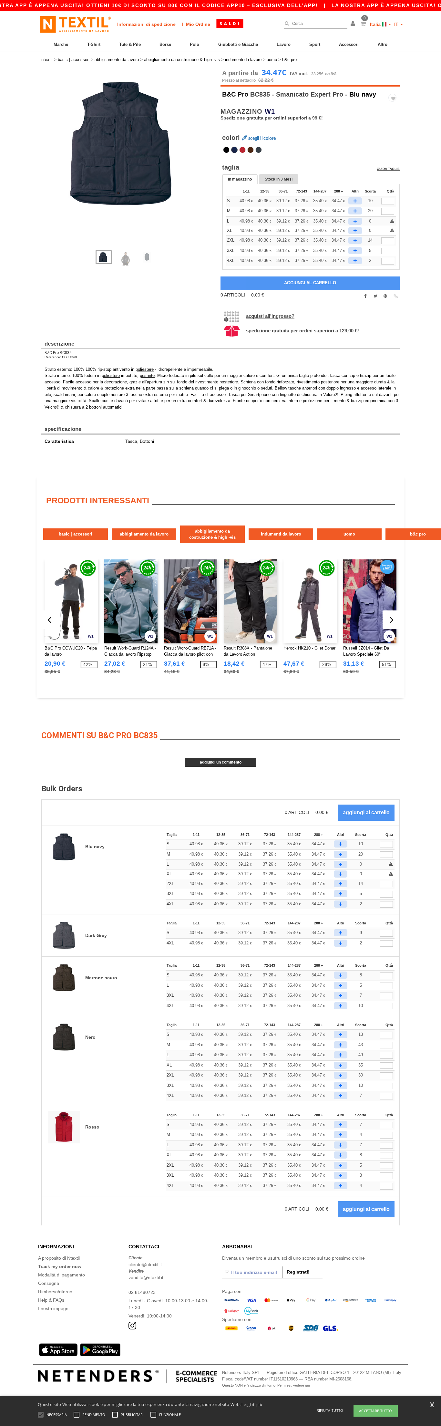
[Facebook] (365, 296)
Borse (165, 44)
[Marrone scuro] (250, 150)
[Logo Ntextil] (75, 24)
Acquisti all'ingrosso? (270, 316)
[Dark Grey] (258, 150)
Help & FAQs (51, 1300)
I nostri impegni (53, 1308)
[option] (128, 143)
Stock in (278, 179)
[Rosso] (242, 150)
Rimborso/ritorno (55, 1291)
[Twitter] (375, 296)
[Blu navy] (234, 150)
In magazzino (240, 179)
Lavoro (284, 44)
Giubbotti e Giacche (238, 44)
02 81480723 (142, 1292)
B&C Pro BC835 (58, 352)
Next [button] (133, 163)
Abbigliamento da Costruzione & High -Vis (212, 534)
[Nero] (226, 150)
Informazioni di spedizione (146, 24)
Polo (194, 44)
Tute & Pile (130, 44)
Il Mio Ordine (196, 24)
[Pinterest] (385, 296)
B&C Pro (235, 94)
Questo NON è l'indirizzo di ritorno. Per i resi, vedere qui (266, 1385)
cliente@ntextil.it (145, 1264)
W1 (270, 111)
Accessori (349, 44)
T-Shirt (93, 44)
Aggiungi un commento (220, 762)
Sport (314, 44)
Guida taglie (388, 169)
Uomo (349, 534)
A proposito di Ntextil (59, 1258)
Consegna (48, 1283)
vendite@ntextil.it (145, 1277)
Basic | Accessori (75, 534)
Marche (61, 44)
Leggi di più (251, 1404)
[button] (354, 24)
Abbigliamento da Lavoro (144, 534)
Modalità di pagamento (61, 1274)
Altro (382, 44)
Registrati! (298, 1272)
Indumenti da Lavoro (281, 534)
